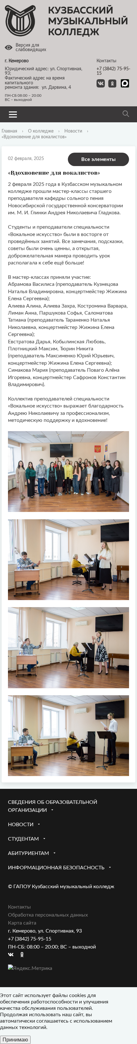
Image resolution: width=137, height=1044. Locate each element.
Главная (9, 131)
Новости (73, 131)
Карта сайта (22, 923)
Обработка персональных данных (48, 915)
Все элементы (98, 159)
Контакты (19, 907)
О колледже (41, 131)
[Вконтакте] (13, 955)
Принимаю (15, 1039)
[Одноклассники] (25, 955)
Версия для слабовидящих (31, 47)
